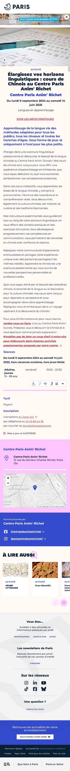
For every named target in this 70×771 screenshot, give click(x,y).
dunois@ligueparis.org (37, 425)
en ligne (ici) (26, 417)
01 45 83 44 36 (34, 421)
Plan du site (59, 753)
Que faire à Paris (28, 764)
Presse (8, 753)
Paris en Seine (54, 764)
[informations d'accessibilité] (48, 384)
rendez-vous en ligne (17, 323)
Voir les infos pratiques (35, 119)
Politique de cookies (39, 753)
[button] (35, 487)
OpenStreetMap (54, 506)
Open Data (20, 753)
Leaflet (40, 506)
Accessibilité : (45, 749)
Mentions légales (13, 749)
